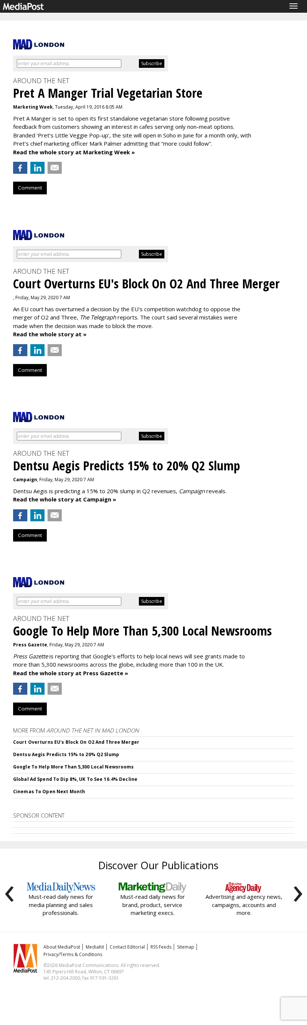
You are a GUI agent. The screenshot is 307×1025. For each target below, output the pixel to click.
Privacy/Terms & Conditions (72, 954)
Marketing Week (33, 107)
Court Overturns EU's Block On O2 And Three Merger (76, 742)
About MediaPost (61, 947)
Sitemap (185, 947)
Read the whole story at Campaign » (64, 499)
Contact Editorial (127, 947)
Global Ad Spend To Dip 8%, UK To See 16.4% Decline (75, 779)
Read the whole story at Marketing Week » (74, 152)
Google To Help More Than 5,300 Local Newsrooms (73, 767)
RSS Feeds (161, 947)
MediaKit (95, 947)
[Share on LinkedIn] (37, 168)
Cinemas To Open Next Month (49, 791)
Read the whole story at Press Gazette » (70, 673)
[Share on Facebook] (20, 168)
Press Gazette (30, 645)
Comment (30, 187)
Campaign (25, 479)
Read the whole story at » (49, 334)
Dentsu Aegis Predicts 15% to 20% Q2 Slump (66, 754)
